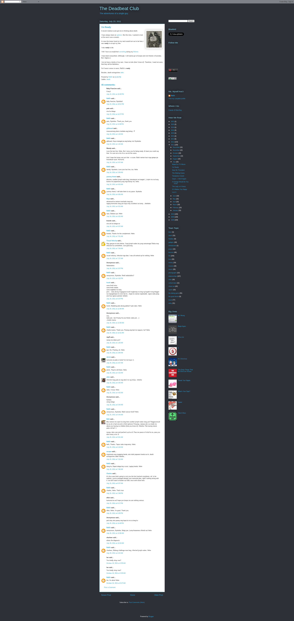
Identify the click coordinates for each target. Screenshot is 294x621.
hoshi (108, 282)
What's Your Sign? (184, 391)
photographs (172, 273)
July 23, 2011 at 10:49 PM (115, 94)
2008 (173, 220)
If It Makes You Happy (179, 189)
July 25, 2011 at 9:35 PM (114, 513)
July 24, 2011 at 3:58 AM (114, 172)
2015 (173, 136)
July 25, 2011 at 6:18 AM (114, 447)
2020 (173, 124)
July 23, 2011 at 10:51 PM (115, 104)
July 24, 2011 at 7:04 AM (114, 248)
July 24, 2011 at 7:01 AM (114, 236)
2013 (173, 139)
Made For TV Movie (178, 164)
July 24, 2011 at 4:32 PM (114, 278)
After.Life (181, 337)
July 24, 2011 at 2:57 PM (114, 268)
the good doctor (173, 296)
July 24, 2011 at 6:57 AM (114, 226)
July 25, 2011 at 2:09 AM (114, 353)
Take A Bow (182, 413)
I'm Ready (175, 167)
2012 (173, 142)
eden (108, 377)
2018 (173, 130)
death (108, 79)
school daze (172, 283)
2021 (173, 121)
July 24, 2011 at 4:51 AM (114, 206)
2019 (173, 127)
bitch (170, 232)
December (176, 147)
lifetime (135, 52)
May (174, 199)
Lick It (174, 192)
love (169, 259)
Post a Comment (109, 587)
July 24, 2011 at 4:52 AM (114, 216)
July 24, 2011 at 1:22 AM (114, 144)
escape (108, 451)
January (175, 210)
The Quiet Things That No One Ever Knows (185, 370)
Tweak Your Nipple (184, 380)
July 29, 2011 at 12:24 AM (115, 543)
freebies (171, 239)
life (169, 256)
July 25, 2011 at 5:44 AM (114, 405)
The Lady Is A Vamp (179, 186)
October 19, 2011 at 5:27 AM (116, 583)
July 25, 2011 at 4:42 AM (114, 393)
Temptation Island (178, 176)
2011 (173, 145)
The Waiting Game (178, 173)
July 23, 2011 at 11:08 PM (115, 124)
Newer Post (106, 595)
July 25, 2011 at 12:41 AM (115, 333)
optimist (119, 35)
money (170, 262)
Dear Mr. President (178, 170)
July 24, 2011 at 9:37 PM (114, 299)
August (175, 159)
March (175, 204)
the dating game (173, 293)
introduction (172, 245)
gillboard (109, 128)
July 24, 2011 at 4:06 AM (114, 194)
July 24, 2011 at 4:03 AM (114, 184)
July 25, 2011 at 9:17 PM (114, 503)
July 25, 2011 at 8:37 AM (114, 483)
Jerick (108, 357)
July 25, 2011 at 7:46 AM (114, 469)
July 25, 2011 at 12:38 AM (115, 309)
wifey (170, 303)
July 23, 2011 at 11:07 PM (115, 114)
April (174, 202)
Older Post (158, 595)
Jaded (180, 402)
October (175, 153)
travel (170, 300)
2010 (173, 214)
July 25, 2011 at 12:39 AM (115, 323)
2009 (173, 217)
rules (170, 279)
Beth (108, 419)
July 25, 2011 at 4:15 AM (114, 373)
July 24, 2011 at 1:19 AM (114, 134)
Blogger (150, 616)
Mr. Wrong (181, 315)
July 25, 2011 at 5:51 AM (114, 437)
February (176, 207)
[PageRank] (172, 79)
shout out (171, 286)
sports (170, 290)
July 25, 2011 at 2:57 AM (114, 363)
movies (170, 266)
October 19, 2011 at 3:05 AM (116, 563)
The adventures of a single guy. (114, 13)
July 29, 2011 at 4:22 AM (114, 553)
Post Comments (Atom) (137, 602)
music (170, 269)
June (174, 196)
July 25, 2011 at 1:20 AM (114, 343)
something (122, 52)
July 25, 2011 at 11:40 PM (115, 523)
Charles (109, 473)
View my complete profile (176, 98)
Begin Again (182, 326)
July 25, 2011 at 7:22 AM (114, 459)
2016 (173, 133)
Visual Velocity (111, 241)
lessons (171, 252)
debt (122, 72)
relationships (172, 276)
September (176, 156)
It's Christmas (182, 359)
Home (132, 595)
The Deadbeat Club (119, 8)
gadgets (171, 242)
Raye (108, 199)
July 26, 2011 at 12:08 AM (115, 533)
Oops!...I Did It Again (179, 179)
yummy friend (111, 176)
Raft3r (108, 98)
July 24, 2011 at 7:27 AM (114, 258)
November (176, 150)
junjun (170, 249)
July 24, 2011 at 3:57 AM (114, 162)
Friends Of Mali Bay (175, 110)
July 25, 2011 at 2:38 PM (114, 493)
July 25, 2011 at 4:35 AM (114, 383)
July (174, 162)
